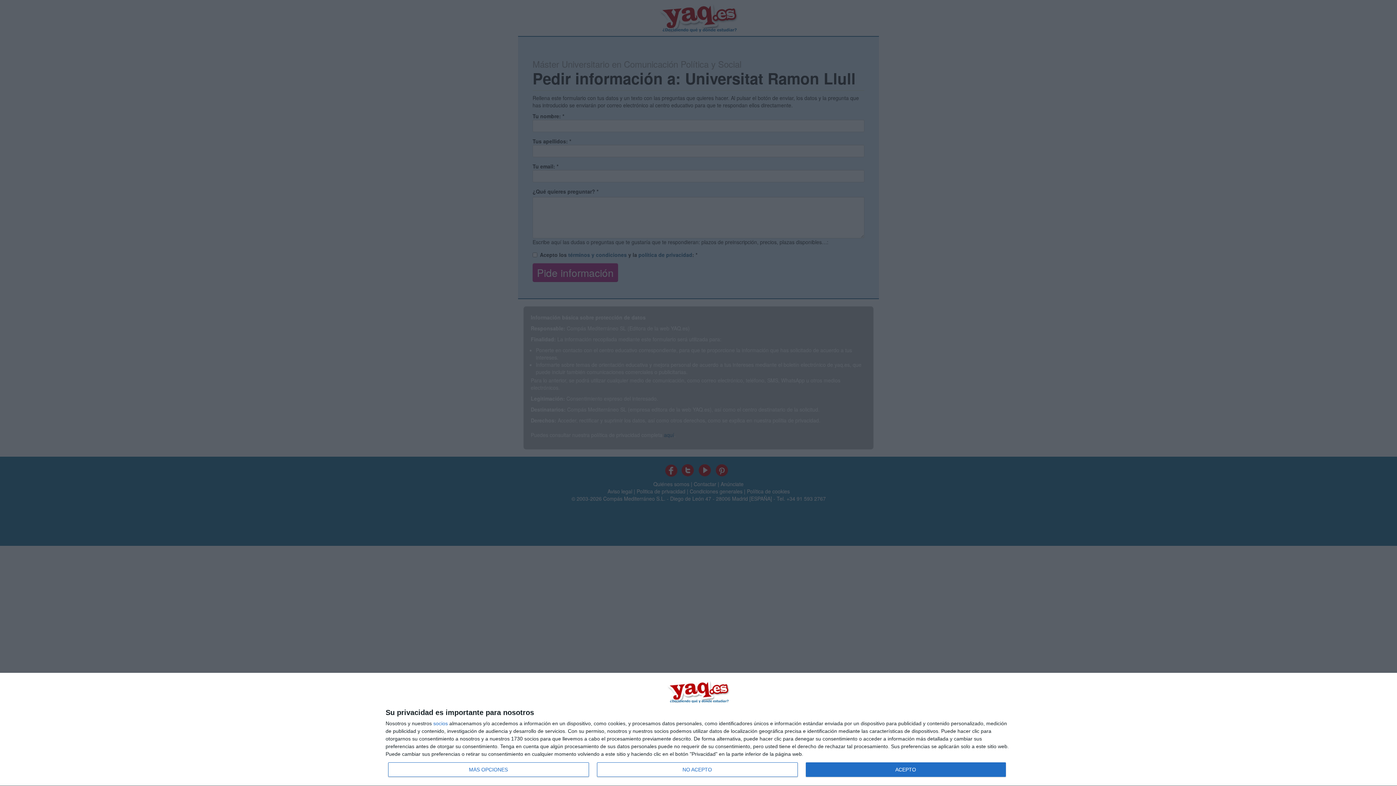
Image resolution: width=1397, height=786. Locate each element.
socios (440, 723)
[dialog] (698, 729)
